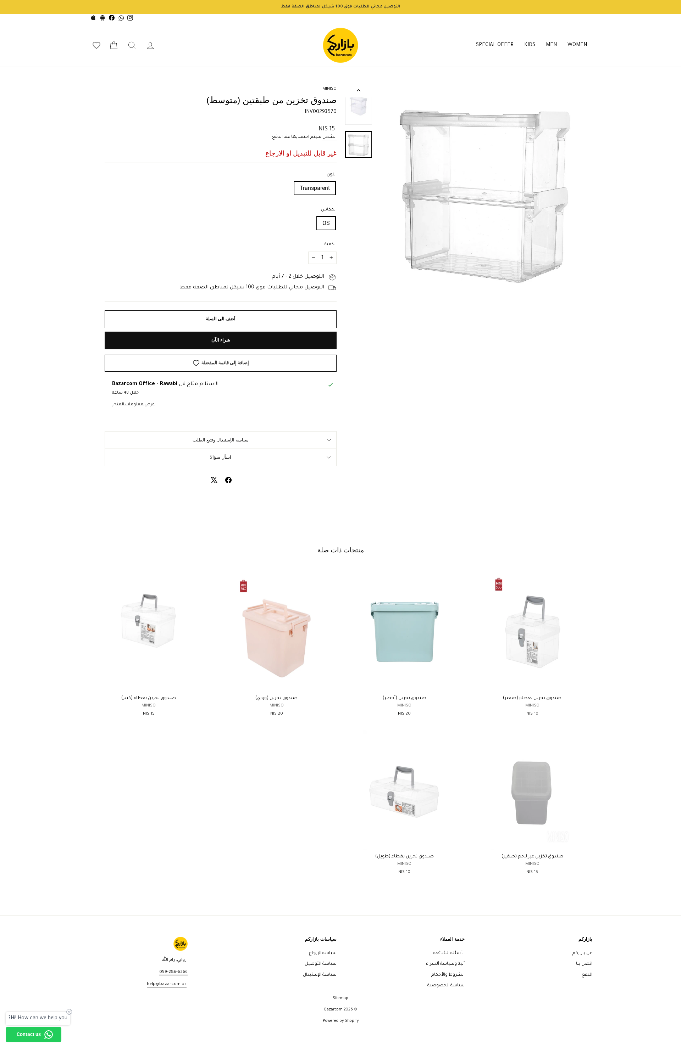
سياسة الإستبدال (320, 975)
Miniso (329, 89)
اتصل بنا (584, 964)
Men (551, 45)
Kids (529, 45)
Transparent (315, 188)
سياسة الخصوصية (446, 985)
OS (326, 223)
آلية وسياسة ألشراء (445, 964)
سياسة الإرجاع (323, 953)
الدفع (587, 975)
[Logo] (340, 45)
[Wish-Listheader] (96, 45)
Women (577, 45)
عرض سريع (532, 683)
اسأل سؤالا (220, 457)
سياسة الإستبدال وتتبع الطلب (221, 440)
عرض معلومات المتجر (133, 404)
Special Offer (495, 45)
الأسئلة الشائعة (449, 953)
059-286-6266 (173, 972)
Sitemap (340, 998)
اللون (332, 175)
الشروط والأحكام (448, 975)
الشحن (329, 137)
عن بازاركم (582, 953)
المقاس (329, 210)
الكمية (331, 244)
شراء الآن (220, 340)
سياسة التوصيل (321, 964)
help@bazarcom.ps (167, 984)
